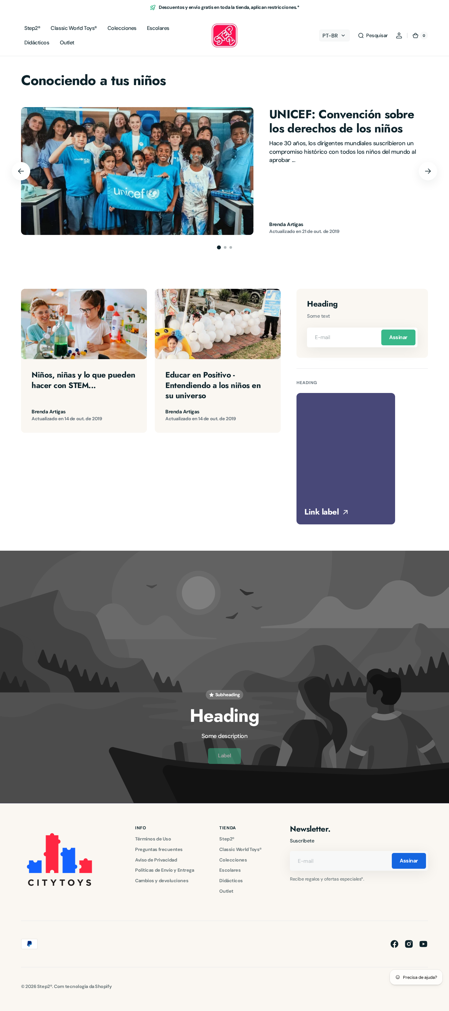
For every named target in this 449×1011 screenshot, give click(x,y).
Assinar (398, 337)
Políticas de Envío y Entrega (164, 870)
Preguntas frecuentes (159, 849)
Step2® (226, 839)
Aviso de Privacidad (156, 860)
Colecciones (233, 860)
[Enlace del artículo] (224, 171)
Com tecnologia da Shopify (83, 986)
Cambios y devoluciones (161, 881)
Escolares (230, 870)
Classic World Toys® (240, 849)
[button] (373, 35)
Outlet (226, 891)
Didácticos (231, 881)
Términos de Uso (153, 839)
